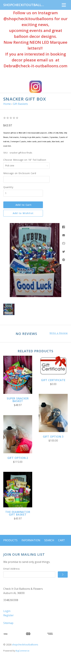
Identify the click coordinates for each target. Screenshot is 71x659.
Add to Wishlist (23, 213)
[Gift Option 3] (53, 413)
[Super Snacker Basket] (17, 375)
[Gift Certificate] (53, 366)
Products (10, 540)
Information (30, 540)
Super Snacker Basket (18, 400)
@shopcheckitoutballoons (28, 18)
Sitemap (8, 623)
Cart (61, 540)
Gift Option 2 (17, 458)
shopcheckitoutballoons (25, 644)
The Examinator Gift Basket (17, 513)
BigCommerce (22, 650)
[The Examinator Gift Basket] (17, 489)
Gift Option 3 (53, 436)
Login (6, 611)
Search (49, 540)
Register (8, 615)
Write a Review (59, 333)
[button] (35, 87)
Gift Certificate (53, 380)
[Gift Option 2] (17, 434)
